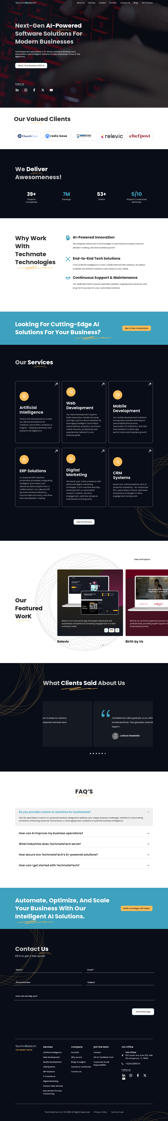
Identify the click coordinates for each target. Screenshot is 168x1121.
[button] (98, 645)
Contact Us (125, 3)
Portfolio (113, 3)
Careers (102, 3)
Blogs (136, 3)
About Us (80, 3)
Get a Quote (147, 3)
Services (91, 3)
